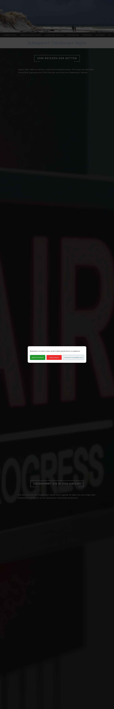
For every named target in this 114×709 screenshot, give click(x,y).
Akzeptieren (38, 358)
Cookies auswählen (73, 358)
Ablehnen (54, 358)
